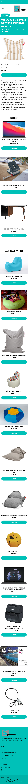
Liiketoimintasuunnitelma (9, 752)
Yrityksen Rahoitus (8, 755)
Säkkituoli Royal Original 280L (14, 276)
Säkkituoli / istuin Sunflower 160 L (14, 427)
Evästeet (19, 780)
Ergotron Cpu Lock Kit (14, 710)
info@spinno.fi (24, 1)
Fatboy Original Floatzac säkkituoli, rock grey (14, 516)
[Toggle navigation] (2, 8)
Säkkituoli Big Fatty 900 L (14, 312)
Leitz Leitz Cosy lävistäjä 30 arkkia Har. (14, 185)
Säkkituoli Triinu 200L (14, 551)
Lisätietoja (14, 75)
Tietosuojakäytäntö (11, 781)
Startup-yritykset (7, 750)
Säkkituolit (18, 65)
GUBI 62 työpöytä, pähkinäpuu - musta (14, 229)
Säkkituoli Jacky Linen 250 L (14, 391)
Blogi (4, 758)
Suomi (3, 1)
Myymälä (5, 15)
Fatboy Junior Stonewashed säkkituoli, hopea (14, 355)
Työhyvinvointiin (11, 65)
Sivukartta (19, 781)
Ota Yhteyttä (13, 780)
